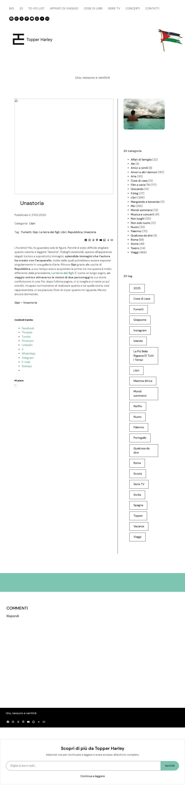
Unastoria (90, 232)
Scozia (138, 473)
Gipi (35, 232)
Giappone (140, 320)
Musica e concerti (142, 214)
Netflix (138, 406)
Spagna (138, 505)
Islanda (138, 341)
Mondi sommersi (142, 210)
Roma (134, 240)
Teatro (135, 248)
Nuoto (135, 227)
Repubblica (75, 232)
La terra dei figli (49, 232)
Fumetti (26, 232)
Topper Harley (39, 39)
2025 (137, 288)
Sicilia (137, 495)
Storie (135, 244)
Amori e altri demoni (144, 172)
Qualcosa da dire (142, 235)
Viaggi (135, 252)
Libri (32, 223)
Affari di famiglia (141, 159)
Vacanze (139, 526)
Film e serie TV (140, 185)
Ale (133, 164)
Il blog (134, 193)
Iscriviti (170, 766)
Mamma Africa (143, 381)
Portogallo (140, 438)
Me (133, 206)
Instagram (140, 330)
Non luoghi (138, 218)
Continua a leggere (92, 776)
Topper (138, 516)
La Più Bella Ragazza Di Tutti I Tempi (144, 356)
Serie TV (139, 484)
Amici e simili (139, 168)
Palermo (136, 231)
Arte (133, 176)
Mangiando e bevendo (145, 202)
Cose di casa (139, 181)
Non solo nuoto (140, 223)
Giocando (137, 189)
